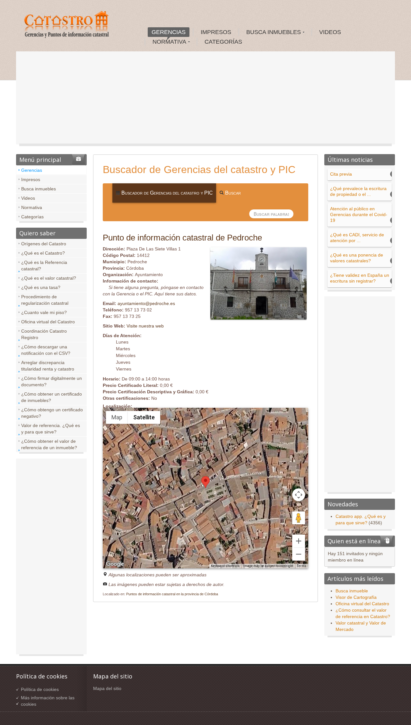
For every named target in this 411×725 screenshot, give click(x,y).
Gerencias (31, 170)
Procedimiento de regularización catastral (44, 300)
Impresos (30, 179)
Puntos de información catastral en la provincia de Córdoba (172, 594)
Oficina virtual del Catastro (48, 321)
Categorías (32, 216)
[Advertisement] (205, 99)
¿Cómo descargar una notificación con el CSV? (45, 350)
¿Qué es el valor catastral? (48, 278)
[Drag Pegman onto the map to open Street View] (298, 517)
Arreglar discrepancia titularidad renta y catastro (47, 365)
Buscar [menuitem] (232, 193)
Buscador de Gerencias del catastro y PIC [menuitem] (166, 193)
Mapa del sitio (107, 688)
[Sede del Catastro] (67, 25)
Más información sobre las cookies (47, 701)
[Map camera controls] (298, 494)
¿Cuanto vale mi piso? (44, 312)
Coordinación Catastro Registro (44, 334)
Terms (301, 566)
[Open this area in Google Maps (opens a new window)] (115, 564)
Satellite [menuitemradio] (144, 417)
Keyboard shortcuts (225, 566)
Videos (28, 198)
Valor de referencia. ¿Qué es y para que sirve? (50, 428)
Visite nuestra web (145, 325)
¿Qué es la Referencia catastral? (44, 265)
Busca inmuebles (38, 188)
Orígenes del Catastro (43, 243)
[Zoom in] (298, 541)
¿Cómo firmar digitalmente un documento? (51, 381)
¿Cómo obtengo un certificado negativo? (52, 413)
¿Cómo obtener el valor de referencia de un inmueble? (49, 444)
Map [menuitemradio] (116, 417)
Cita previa (341, 174)
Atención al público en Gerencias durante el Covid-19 (358, 214)
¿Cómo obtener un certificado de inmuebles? (51, 397)
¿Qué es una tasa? (40, 287)
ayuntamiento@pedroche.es (146, 303)
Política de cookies (40, 689)
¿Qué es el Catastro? (43, 253)
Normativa (31, 207)
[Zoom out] (298, 554)
